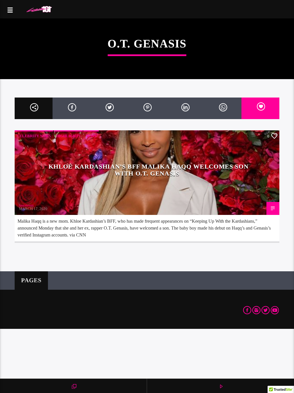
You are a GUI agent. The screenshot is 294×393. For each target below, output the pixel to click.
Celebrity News (34, 136)
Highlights (68, 136)
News (91, 136)
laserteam (26, 205)
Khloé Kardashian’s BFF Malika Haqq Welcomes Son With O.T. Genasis (149, 170)
